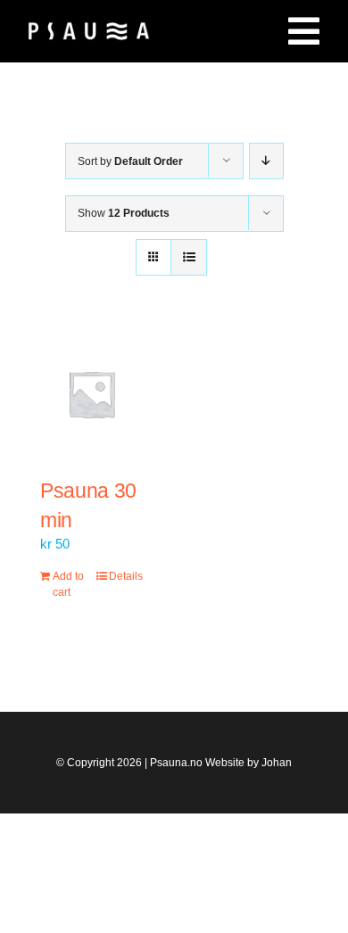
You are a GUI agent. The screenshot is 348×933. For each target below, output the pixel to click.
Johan (276, 762)
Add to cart (68, 584)
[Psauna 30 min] (91, 393)
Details (126, 576)
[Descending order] (266, 161)
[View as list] (188, 257)
